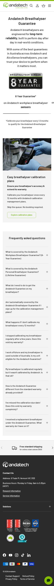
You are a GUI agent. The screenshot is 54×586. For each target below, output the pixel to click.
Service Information (11, 496)
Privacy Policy (11, 579)
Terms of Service (27, 579)
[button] (43, 6)
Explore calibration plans (21, 215)
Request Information (12, 491)
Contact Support (13, 576)
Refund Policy (28, 576)
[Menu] (50, 6)
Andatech (12, 571)
